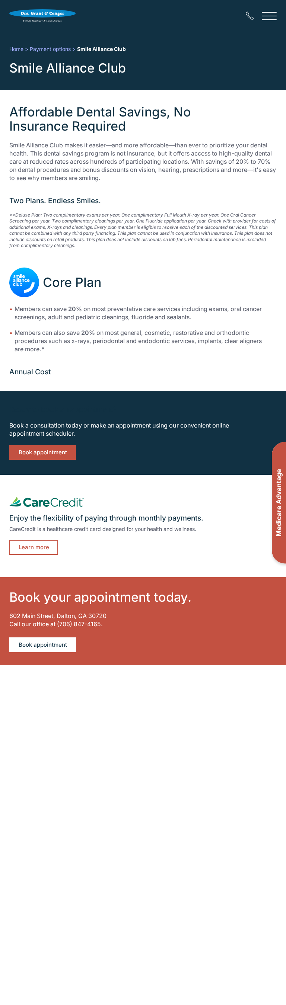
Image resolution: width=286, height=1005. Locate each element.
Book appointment (43, 452)
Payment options (50, 49)
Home (16, 49)
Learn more (34, 547)
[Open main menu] (269, 15)
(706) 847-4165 (79, 624)
